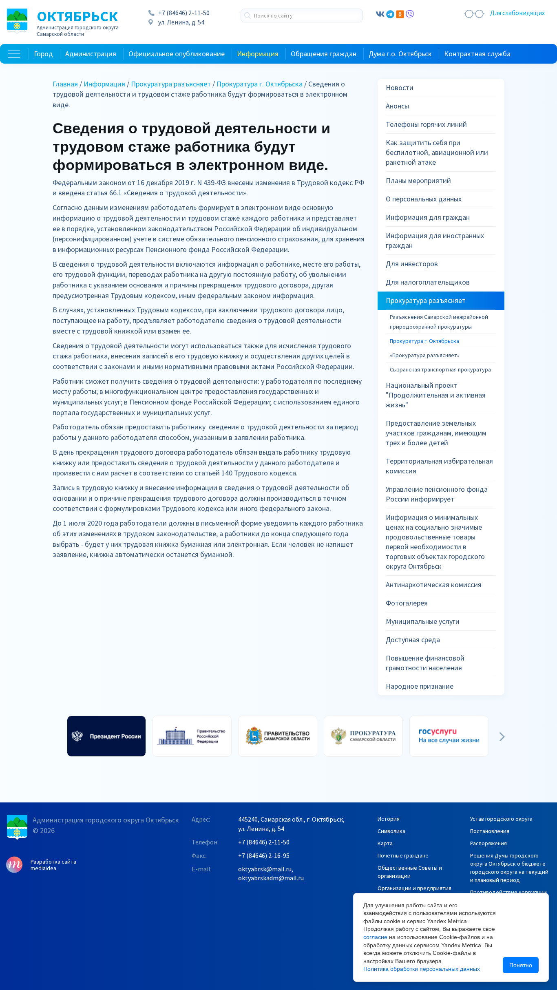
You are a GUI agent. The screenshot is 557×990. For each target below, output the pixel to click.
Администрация (90, 53)
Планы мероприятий (418, 180)
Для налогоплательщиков (428, 282)
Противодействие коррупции (508, 892)
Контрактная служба (477, 53)
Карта (385, 843)
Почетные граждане (403, 855)
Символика (391, 831)
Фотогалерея (407, 603)
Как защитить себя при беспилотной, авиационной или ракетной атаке (437, 152)
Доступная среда (413, 639)
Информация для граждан (428, 217)
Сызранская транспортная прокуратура (440, 369)
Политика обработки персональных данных (421, 969)
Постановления (489, 831)
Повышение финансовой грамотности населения (425, 662)
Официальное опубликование (176, 53)
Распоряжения (488, 843)
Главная (65, 83)
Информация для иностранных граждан (435, 240)
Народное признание (419, 686)
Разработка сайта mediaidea (53, 864)
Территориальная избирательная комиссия (439, 465)
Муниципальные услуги (423, 621)
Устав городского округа (501, 818)
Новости (399, 87)
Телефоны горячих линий (426, 124)
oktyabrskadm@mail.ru (271, 878)
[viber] (410, 13)
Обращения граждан (323, 53)
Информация (257, 53)
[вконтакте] (380, 13)
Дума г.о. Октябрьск (400, 53)
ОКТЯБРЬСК (78, 23)
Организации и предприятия (414, 888)
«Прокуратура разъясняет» (425, 355)
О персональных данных (424, 198)
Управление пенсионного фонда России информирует (437, 494)
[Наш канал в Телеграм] (390, 13)
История (389, 818)
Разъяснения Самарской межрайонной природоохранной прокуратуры (439, 321)
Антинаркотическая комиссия (434, 584)
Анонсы (397, 105)
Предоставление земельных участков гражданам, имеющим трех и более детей (436, 432)
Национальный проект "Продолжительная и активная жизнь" (436, 394)
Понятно (520, 965)
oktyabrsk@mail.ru (265, 869)
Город (43, 53)
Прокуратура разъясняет (171, 83)
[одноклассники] (400, 13)
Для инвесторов (412, 263)
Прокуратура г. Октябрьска (260, 83)
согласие (375, 937)
